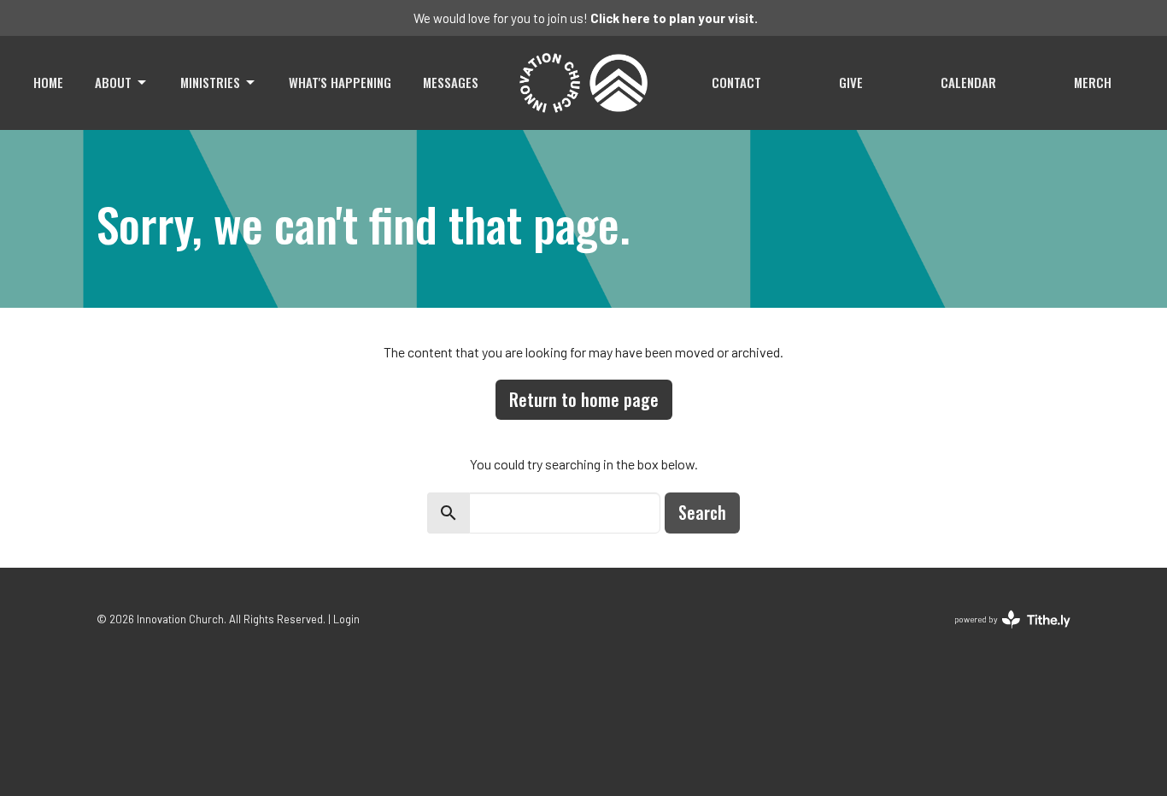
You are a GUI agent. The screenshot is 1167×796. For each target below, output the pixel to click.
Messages (450, 82)
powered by (1003, 634)
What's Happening (340, 82)
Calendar (968, 82)
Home (48, 82)
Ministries (210, 82)
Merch (1092, 82)
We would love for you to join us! (585, 18)
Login (346, 619)
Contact (736, 82)
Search (702, 512)
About (113, 82)
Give (851, 82)
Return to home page (584, 399)
